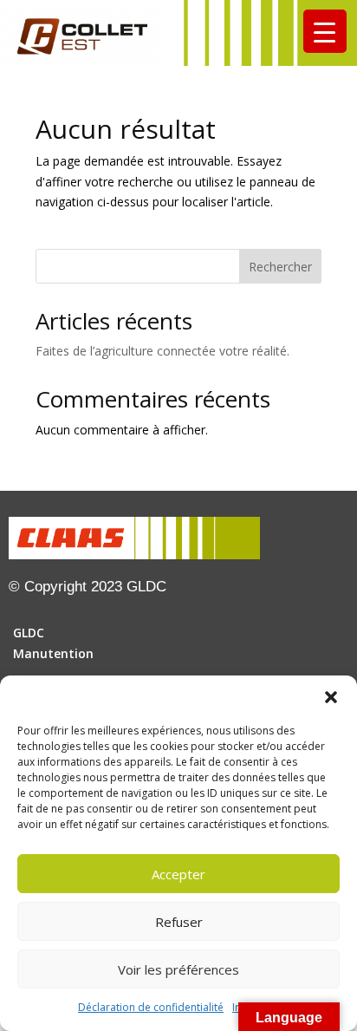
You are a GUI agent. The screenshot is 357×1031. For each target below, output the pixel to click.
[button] (331, 697)
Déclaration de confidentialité (151, 1007)
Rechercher (280, 266)
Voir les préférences (178, 969)
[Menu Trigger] (325, 31)
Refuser (179, 921)
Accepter (178, 874)
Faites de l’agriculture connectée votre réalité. (162, 351)
